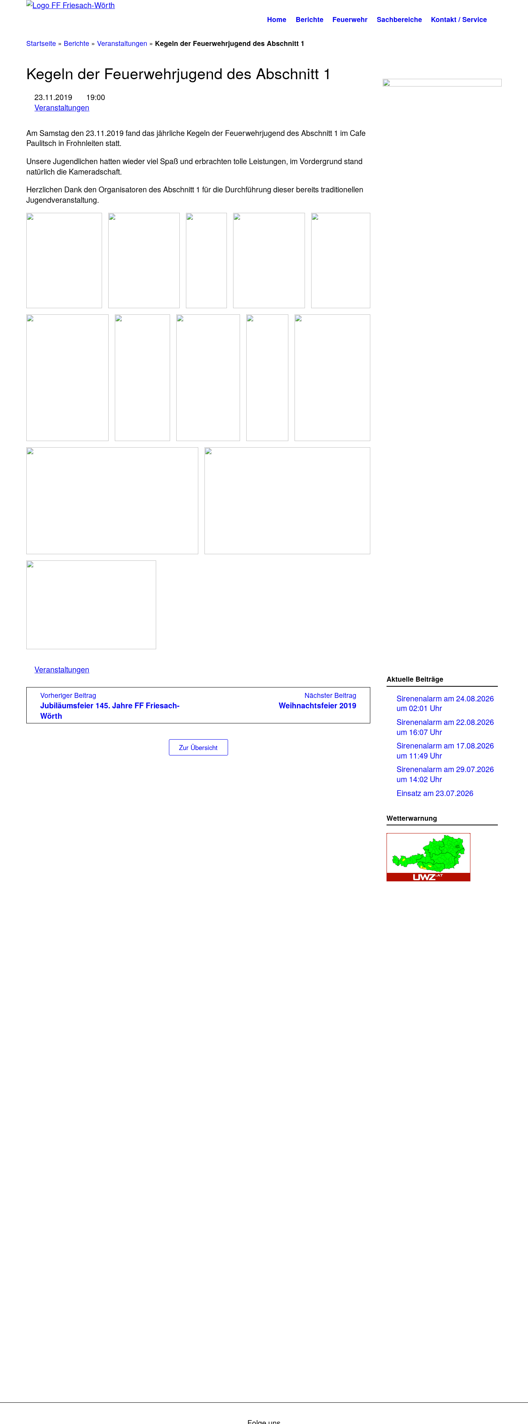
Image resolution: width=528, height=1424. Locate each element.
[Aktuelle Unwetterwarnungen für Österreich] (428, 876)
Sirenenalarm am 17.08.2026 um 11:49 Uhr (445, 750)
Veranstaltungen (122, 43)
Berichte (310, 19)
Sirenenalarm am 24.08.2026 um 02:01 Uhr (445, 703)
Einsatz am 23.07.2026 (435, 793)
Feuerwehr (350, 19)
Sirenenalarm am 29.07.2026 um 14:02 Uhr (445, 774)
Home (276, 19)
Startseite (41, 43)
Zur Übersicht (198, 747)
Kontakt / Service (459, 19)
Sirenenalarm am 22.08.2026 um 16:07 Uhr (445, 726)
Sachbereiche (399, 19)
